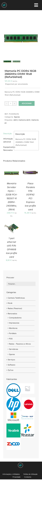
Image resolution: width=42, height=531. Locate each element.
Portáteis (12, 333)
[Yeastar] (27, 425)
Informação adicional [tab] (7, 140)
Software (11, 365)
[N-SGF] (27, 413)
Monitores (13, 328)
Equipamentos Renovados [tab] (7, 148)
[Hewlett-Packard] (13, 399)
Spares (17, 117)
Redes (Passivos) (15, 308)
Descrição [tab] (7, 133)
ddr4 (15, 120)
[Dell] (13, 385)
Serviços (11, 360)
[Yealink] (13, 425)
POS (11, 339)
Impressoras (14, 323)
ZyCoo (10, 370)
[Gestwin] (27, 385)
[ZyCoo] (13, 439)
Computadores (15, 318)
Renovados (12, 313)
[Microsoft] (13, 413)
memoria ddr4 (24, 120)
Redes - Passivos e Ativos (20, 344)
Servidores (13, 349)
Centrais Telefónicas (16, 298)
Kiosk (10, 303)
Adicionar (26, 103)
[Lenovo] (29, 399)
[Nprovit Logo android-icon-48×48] (20, 463)
